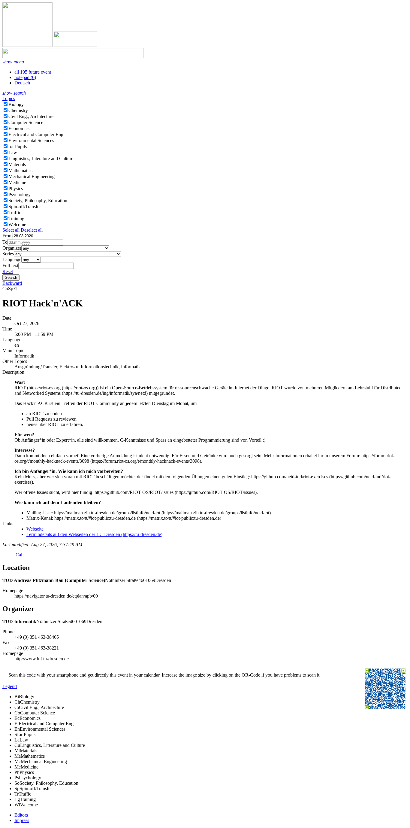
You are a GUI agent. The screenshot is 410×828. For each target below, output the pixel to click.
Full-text (10, 265)
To (5, 242)
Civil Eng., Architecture (30, 116)
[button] (13, 61)
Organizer (11, 248)
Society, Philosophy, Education (37, 200)
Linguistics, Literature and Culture (40, 158)
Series (8, 253)
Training (16, 218)
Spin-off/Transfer (24, 206)
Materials (17, 164)
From (7, 235)
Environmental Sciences (31, 140)
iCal (18, 554)
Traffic (14, 212)
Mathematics (20, 170)
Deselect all (32, 230)
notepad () (25, 77)
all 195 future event (32, 72)
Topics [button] (8, 98)
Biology (16, 104)
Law (12, 152)
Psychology (19, 194)
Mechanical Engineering (31, 176)
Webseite (35, 528)
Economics (18, 128)
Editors (21, 814)
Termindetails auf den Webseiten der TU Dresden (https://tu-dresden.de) (94, 534)
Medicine (17, 182)
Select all (11, 230)
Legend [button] (9, 686)
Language (11, 259)
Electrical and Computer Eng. (36, 134)
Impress (21, 820)
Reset (7, 271)
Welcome (17, 224)
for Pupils (17, 146)
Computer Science (25, 122)
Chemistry (18, 110)
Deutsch (22, 82)
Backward (12, 283)
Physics (15, 188)
